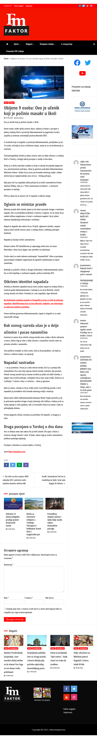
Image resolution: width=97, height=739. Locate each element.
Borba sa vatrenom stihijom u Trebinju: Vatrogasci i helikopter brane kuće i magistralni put (34, 524)
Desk (6, 103)
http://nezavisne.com (17, 451)
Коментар (8, 564)
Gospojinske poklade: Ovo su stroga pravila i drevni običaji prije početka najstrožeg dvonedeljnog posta (36, 660)
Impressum (29, 6)
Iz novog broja (66, 44)
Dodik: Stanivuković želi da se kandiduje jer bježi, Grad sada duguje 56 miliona (53, 480)
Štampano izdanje (47, 44)
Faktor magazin (18, 6)
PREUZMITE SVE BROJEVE (42, 700)
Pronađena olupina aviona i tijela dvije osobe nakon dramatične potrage (54, 521)
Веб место (49, 597)
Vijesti (16, 44)
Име (6, 597)
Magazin (29, 44)
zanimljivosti (13, 648)
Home (6, 58)
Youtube (87, 6)
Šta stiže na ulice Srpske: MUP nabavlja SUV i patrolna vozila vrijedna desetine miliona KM (16, 480)
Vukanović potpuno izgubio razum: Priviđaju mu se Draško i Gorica (86, 329)
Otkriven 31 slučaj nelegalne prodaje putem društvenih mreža (13, 519)
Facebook (80, 6)
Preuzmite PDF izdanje (15, 51)
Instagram (91, 6)
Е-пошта (29, 597)
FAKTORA (76, 90)
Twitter (83, 6)
